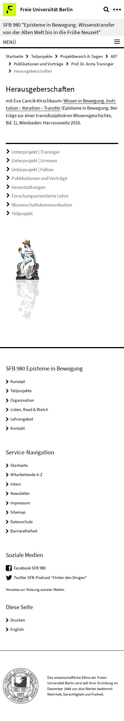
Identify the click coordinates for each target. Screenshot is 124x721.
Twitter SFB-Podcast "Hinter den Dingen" (50, 577)
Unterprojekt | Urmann (34, 160)
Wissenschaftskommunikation (42, 205)
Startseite (14, 56)
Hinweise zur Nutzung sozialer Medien (35, 589)
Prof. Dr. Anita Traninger (92, 64)
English (17, 629)
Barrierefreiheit (23, 531)
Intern (15, 484)
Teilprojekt (22, 213)
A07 (114, 56)
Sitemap (17, 512)
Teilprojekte (41, 56)
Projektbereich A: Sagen (81, 56)
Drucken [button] (17, 620)
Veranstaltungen (28, 187)
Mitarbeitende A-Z (26, 474)
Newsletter (20, 493)
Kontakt (17, 428)
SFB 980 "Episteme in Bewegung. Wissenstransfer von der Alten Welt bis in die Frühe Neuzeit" (59, 28)
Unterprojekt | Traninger (36, 152)
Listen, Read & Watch (29, 409)
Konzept (17, 381)
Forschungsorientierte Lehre (40, 196)
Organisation (22, 400)
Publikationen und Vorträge (38, 64)
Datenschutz (21, 521)
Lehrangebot (21, 419)
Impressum (20, 503)
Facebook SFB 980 (30, 568)
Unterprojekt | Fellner (33, 169)
